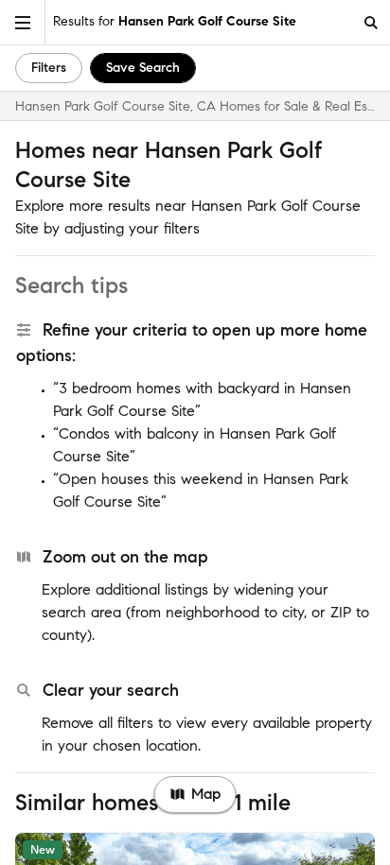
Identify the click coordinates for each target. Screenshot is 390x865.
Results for (174, 21)
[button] (22, 22)
